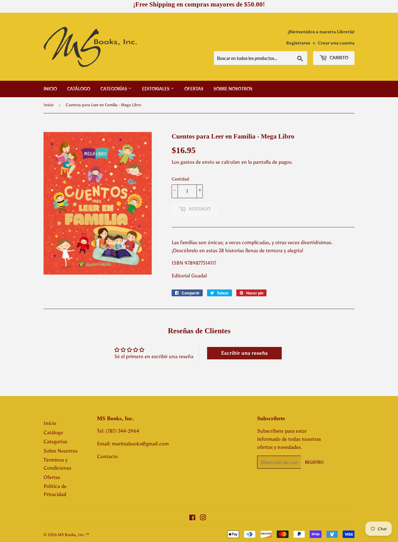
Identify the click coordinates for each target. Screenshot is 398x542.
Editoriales (156, 88)
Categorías (114, 88)
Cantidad (180, 179)
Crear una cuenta (336, 43)
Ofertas (193, 88)
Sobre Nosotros (233, 88)
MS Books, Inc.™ (73, 534)
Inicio (50, 88)
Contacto (107, 456)
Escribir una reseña (244, 353)
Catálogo (78, 88)
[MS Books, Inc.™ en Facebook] (192, 518)
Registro (314, 462)
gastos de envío (197, 162)
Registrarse (298, 43)
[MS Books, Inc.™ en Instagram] (203, 518)
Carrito (338, 57)
